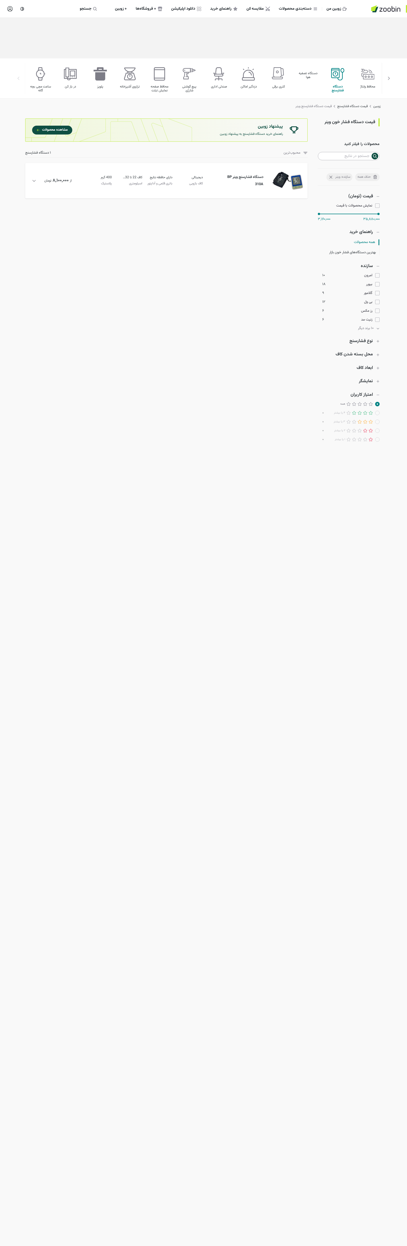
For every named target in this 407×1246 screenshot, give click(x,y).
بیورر (369, 284)
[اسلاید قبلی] (388, 78)
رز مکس (366, 311)
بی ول (368, 302)
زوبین (377, 106)
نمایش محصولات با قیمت (354, 206)
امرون (368, 275)
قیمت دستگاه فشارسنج (352, 106)
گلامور (368, 293)
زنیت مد (366, 320)
